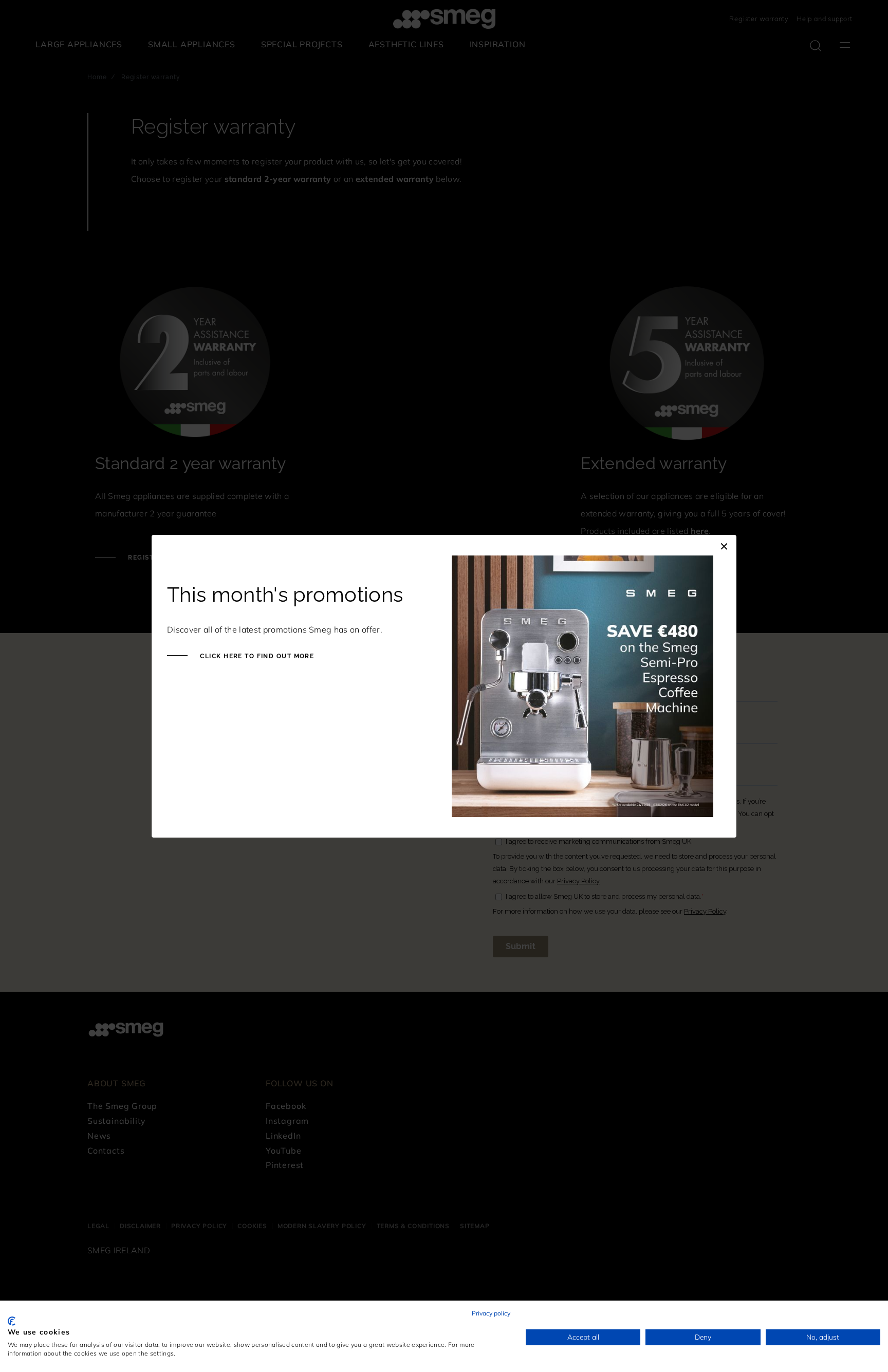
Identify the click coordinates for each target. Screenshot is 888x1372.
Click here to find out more (256, 656)
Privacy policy (491, 1313)
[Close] (724, 545)
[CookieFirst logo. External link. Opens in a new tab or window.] (11, 1321)
